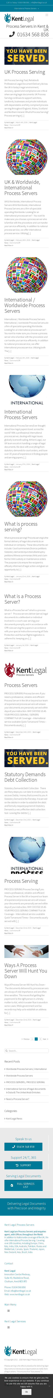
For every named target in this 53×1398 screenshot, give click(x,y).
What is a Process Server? (22, 599)
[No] (49, 1386)
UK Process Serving (24, 72)
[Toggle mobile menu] (47, 14)
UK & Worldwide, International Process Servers (22, 187)
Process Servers (20, 685)
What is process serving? (20, 526)
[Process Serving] (26, 855)
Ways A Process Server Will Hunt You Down (25, 971)
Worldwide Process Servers (19, 1075)
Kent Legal (10, 122)
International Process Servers (20, 414)
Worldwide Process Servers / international (26, 1068)
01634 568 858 (32, 34)
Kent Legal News (14, 1118)
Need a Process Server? (17, 1099)
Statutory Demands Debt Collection (24, 777)
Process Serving (21, 881)
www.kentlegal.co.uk (20, 1294)
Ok (26, 1392)
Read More (8, 128)
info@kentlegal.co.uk (39, 2)
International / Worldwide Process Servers (24, 305)
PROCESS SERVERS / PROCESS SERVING (25, 1082)
